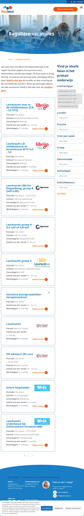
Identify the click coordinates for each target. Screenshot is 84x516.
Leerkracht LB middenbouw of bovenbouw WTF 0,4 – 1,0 (19, 148)
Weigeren (59, 508)
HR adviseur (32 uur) (19, 354)
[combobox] (70, 99)
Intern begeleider (18, 387)
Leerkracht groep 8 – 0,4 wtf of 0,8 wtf (20, 226)
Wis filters (61, 193)
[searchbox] (79, 106)
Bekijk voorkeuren (73, 508)
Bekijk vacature (39, 129)
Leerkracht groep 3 (19, 260)
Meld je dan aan (14, 80)
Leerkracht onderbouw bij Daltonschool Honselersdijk (24, 424)
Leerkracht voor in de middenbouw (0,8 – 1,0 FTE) (19, 107)
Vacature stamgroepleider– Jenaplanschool (24, 296)
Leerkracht (13, 323)
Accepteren (47, 508)
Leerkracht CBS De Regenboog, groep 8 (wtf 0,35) (19, 188)
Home (10, 59)
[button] (81, 7)
